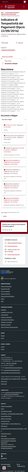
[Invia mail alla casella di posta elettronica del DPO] (14, 392)
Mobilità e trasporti (6, 325)
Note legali (4, 436)
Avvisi (2, 338)
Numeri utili (4, 384)
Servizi (18, 464)
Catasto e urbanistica (6, 317)
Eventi (2, 349)
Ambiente (3, 310)
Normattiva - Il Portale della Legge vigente (12, 414)
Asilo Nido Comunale (6, 411)
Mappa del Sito (21, 466)
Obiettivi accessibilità (6, 406)
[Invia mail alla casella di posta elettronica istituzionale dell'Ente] (13, 367)
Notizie (3, 336)
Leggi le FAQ (4, 443)
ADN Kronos (4, 426)
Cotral (2, 409)
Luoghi (2, 347)
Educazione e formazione (7, 320)
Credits (9, 466)
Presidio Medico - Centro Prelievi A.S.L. (11, 424)
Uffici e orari (4, 381)
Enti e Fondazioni (5, 291)
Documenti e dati (5, 289)
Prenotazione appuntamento (8, 446)
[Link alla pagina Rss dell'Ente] (2, 456)
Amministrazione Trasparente (12, 12)
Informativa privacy (6, 434)
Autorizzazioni (4, 315)
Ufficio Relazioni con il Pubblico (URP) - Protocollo (13, 379)
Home (2, 12)
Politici (2, 299)
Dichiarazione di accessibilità (8, 438)
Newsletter (4, 458)
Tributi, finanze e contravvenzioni (9, 327)
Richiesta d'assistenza (6, 448)
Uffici (2, 301)
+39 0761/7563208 (11, 363)
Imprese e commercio (6, 322)
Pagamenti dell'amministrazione (8, 14)
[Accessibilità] (4, 468)
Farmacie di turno (5, 421)
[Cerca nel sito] (23, 7)
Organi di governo (5, 294)
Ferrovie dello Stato (6, 416)
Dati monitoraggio (5, 464)
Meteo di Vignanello (6, 419)
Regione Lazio (5, 1)
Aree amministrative (6, 286)
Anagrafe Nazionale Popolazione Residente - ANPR (14, 430)
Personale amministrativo (7, 296)
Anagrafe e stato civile (7, 312)
